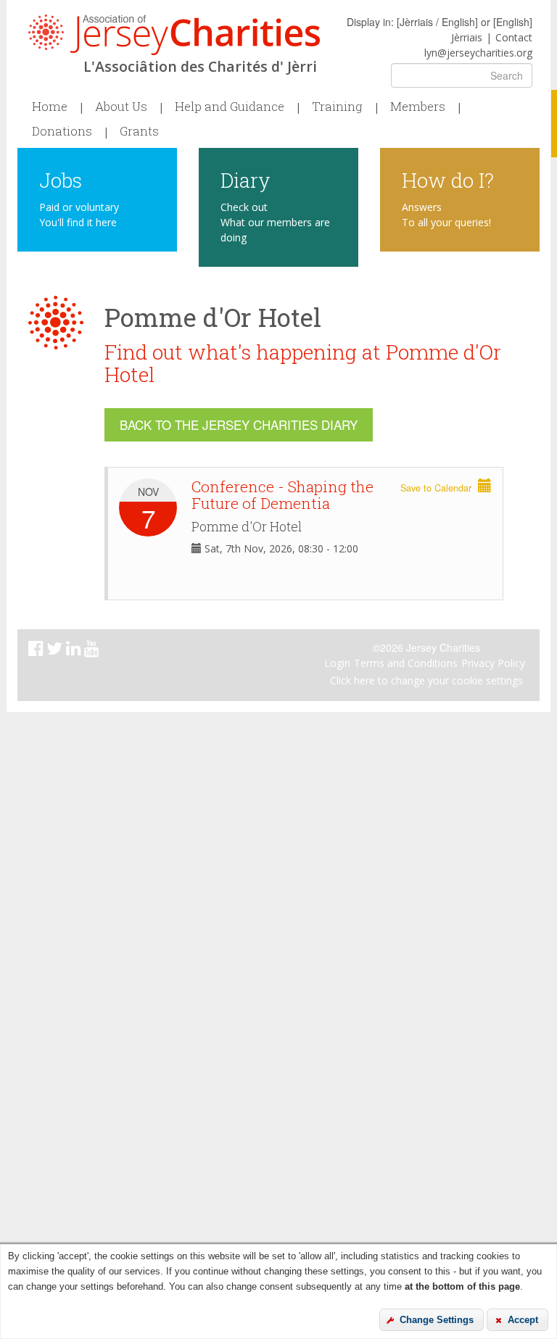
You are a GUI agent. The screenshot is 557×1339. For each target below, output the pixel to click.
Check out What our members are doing (275, 222)
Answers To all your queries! (446, 214)
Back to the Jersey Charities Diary (239, 424)
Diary (245, 179)
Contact (513, 37)
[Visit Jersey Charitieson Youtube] (93, 651)
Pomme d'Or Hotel (246, 526)
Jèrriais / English (437, 21)
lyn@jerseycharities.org (478, 52)
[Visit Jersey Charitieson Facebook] (37, 651)
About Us (121, 107)
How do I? (448, 179)
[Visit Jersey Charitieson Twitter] (56, 651)
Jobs (60, 179)
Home (49, 107)
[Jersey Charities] (174, 34)
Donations (62, 131)
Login (337, 663)
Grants (139, 131)
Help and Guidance (229, 107)
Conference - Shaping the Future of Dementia (282, 494)
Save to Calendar (437, 487)
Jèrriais (466, 37)
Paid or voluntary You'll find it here (79, 214)
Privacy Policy (493, 663)
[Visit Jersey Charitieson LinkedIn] (75, 651)
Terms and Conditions (406, 663)
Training (337, 107)
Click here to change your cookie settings (426, 680)
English (512, 21)
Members (417, 107)
